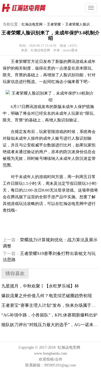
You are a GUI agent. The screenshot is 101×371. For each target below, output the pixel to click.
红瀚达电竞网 (33, 8)
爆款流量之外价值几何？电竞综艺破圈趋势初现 (46, 295)
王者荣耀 (54, 24)
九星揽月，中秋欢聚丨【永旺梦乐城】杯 (40, 286)
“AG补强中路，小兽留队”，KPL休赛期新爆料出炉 (49, 315)
